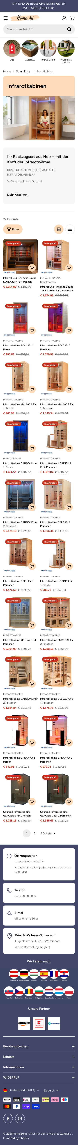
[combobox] (39, 29)
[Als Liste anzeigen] (70, 229)
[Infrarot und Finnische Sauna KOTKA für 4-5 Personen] (20, 256)
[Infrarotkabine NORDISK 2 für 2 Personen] (57, 436)
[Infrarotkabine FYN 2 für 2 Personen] (57, 319)
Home (7, 71)
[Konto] (64, 18)
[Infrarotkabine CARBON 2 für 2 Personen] (20, 495)
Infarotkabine (12, 458)
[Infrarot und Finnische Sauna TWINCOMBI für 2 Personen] (57, 256)
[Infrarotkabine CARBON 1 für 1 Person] (20, 436)
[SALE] (12, 48)
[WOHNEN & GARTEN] (66, 48)
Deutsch (49, 1090)
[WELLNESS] (30, 48)
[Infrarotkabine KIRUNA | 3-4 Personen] (20, 613)
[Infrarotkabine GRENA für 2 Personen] (57, 731)
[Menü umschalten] (5, 18)
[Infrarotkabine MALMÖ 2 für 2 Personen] (57, 378)
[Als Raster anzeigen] (59, 229)
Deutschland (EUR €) (22, 1090)
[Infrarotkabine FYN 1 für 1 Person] (20, 319)
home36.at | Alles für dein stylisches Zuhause (42, 1133)
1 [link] (26, 833)
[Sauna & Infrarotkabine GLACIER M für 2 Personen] (57, 790)
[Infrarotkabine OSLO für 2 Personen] (57, 495)
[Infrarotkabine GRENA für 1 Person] (20, 731)
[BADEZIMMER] (48, 48)
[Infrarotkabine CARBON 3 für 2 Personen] (20, 672)
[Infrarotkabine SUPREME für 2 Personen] (57, 613)
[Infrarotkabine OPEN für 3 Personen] (20, 554)
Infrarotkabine (13, 340)
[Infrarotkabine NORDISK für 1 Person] (57, 554)
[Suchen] (69, 29)
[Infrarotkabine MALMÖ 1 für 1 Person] (20, 378)
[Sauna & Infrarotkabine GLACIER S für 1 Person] (20, 790)
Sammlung (23, 71)
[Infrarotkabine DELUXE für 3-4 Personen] (57, 672)
